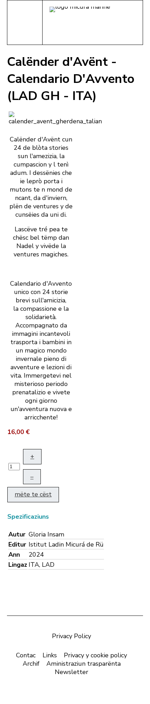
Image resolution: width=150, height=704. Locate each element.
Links (50, 655)
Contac (26, 655)
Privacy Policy (71, 636)
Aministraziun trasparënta (83, 663)
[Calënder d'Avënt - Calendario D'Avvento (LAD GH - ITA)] (55, 118)
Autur (16, 534)
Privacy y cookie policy (95, 655)
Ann (14, 554)
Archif (31, 663)
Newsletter (71, 672)
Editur (17, 544)
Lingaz (17, 564)
